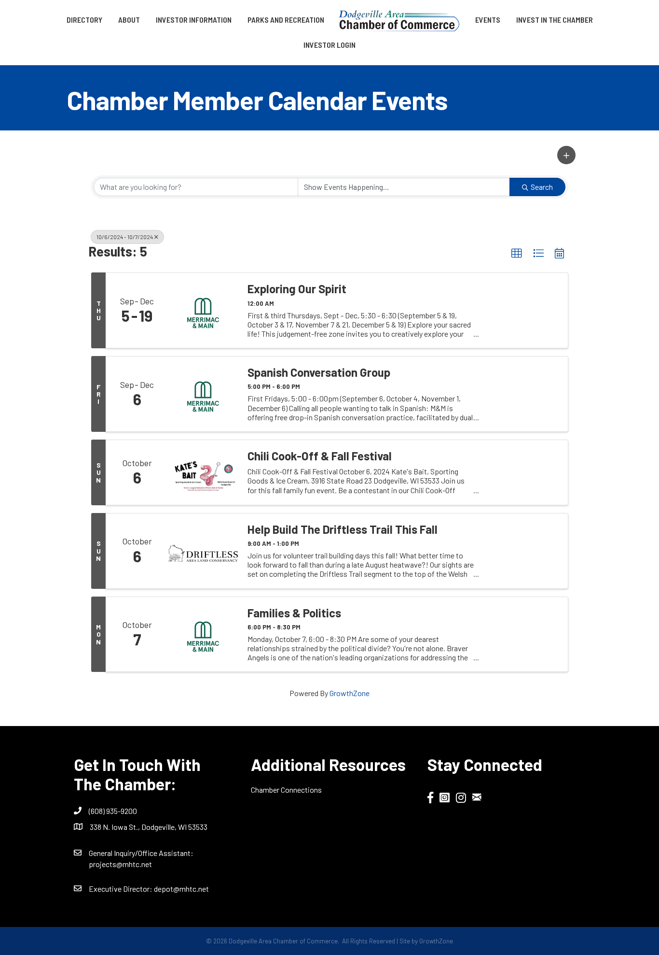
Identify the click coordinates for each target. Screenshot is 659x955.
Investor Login (329, 44)
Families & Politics (294, 613)
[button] (566, 155)
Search (542, 186)
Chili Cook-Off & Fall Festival (319, 456)
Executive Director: (121, 888)
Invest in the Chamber (554, 19)
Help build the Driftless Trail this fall (342, 529)
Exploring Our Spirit (296, 289)
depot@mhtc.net (181, 888)
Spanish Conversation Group (318, 372)
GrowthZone (350, 693)
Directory (84, 19)
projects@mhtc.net (120, 864)
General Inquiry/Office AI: (141, 852)
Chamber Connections (286, 789)
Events (487, 19)
